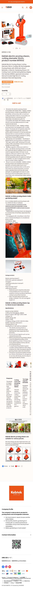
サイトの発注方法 (25, 581)
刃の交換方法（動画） (11, 221)
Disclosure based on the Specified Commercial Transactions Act (16, 579)
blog (12, 583)
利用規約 (6, 583)
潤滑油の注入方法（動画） (12, 222)
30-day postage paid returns (16, 1)
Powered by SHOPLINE (18, 585)
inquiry (16, 581)
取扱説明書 (19, 583)
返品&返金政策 (8, 581)
